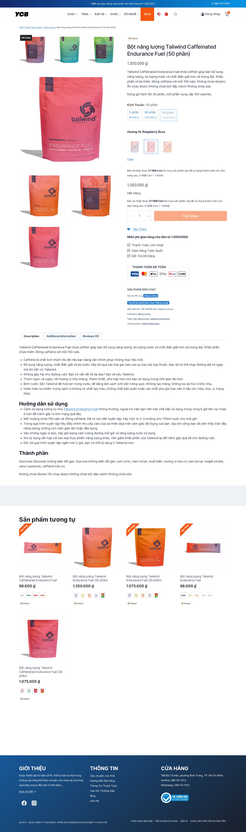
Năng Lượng (151, 295)
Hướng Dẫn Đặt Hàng (102, 780)
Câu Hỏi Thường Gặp (102, 790)
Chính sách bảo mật (142, 821)
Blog (92, 795)
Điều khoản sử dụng (166, 821)
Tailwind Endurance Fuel (81, 409)
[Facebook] (24, 803)
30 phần (150, 114)
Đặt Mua (190, 216)
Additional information (61, 336)
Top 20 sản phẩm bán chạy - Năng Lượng (148, 302)
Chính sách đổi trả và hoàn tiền (208, 821)
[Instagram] (34, 803)
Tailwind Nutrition (150, 323)
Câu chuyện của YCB (102, 775)
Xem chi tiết (26, 791)
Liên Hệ (94, 800)
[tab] (31, 336)
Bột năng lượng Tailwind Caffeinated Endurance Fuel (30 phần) (40, 672)
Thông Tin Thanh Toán (103, 785)
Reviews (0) (91, 336)
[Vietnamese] (167, 14)
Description (31, 336)
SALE (147, 14)
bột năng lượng (141, 319)
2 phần (134, 114)
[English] (159, 14)
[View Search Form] (175, 14)
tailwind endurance (160, 319)
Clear (130, 159)
